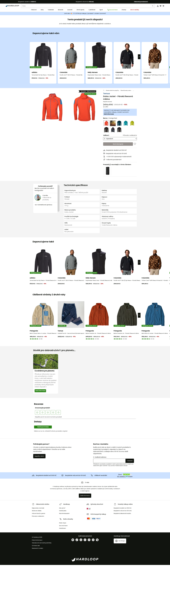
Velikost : (106, 135)
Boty (42, 9)
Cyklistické (92, 9)
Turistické (51, 9)
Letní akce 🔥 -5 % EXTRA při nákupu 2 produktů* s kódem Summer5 (85, 13)
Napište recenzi (107, 101)
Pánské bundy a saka (126, 90)
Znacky (124, 9)
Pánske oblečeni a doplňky (112, 90)
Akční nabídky (134, 9)
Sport (101, 9)
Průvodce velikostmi (130, 135)
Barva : (110, 118)
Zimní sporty (80, 9)
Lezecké (69, 9)
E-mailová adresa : (100, 457)
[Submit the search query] (153, 6)
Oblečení (34, 9)
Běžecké (60, 9)
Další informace (109, 114)
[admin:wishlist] (135, 144)
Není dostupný (118, 144)
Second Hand (113, 9)
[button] (52, 107)
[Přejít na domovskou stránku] (104, 90)
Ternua (106, 94)
